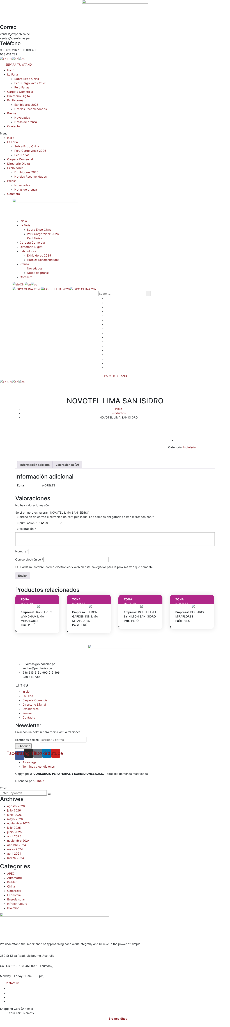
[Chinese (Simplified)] (6, 58)
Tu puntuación (26, 523)
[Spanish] (22, 58)
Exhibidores (15, 100)
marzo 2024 (15, 858)
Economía (14, 895)
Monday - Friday (11, 976)
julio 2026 (14, 810)
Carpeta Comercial (20, 91)
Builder (12, 882)
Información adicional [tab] (35, 464)
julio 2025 (14, 827)
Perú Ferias (21, 87)
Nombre (22, 551)
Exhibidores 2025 (26, 104)
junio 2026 (14, 814)
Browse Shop (118, 1018)
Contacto (13, 126)
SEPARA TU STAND (114, 376)
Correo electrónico (29, 559)
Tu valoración (25, 528)
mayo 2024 (15, 849)
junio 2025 (14, 832)
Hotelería (189, 447)
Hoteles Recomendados (30, 109)
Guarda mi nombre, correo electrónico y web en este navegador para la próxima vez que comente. (86, 567)
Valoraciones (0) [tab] (67, 464)
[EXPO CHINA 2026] (27, 289)
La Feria (12, 74)
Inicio (10, 70)
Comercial (14, 891)
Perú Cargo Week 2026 (30, 83)
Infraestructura (17, 903)
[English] (15, 58)
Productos (119, 413)
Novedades (22, 117)
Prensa (11, 113)
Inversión (13, 908)
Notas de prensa (25, 122)
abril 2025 (14, 836)
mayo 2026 (15, 819)
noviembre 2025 (18, 823)
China (11, 886)
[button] (115, 133)
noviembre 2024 (18, 840)
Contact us (11, 983)
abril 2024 (14, 853)
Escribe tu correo (27, 740)
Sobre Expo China (26, 79)
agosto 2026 (16, 806)
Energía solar (16, 899)
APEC (11, 873)
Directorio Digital (19, 96)
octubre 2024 (16, 845)
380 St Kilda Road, (13, 955)
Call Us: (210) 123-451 (15, 966)
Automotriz (14, 878)
